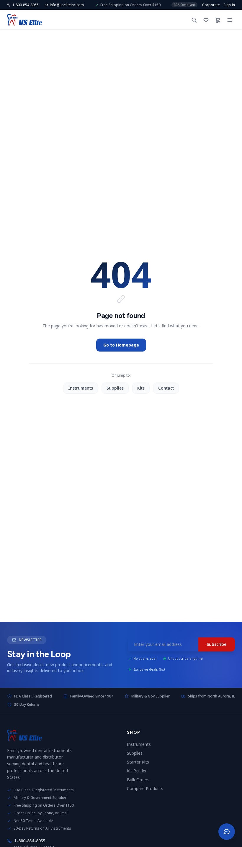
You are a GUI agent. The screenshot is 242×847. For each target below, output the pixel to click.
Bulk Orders (140, 779)
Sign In (229, 5)
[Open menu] (229, 20)
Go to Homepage (121, 345)
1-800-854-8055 (29, 840)
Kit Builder (139, 771)
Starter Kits (140, 762)
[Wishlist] (206, 20)
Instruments (80, 388)
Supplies (115, 388)
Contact (166, 388)
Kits (141, 388)
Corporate (211, 5)
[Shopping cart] (217, 20)
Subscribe (217, 644)
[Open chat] (226, 831)
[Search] (194, 20)
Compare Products (147, 788)
